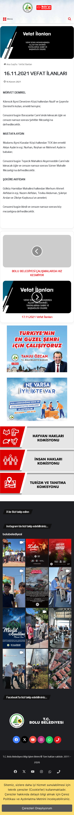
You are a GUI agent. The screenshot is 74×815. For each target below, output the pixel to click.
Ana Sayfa (11, 64)
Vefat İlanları (25, 64)
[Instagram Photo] (37, 553)
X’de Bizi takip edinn (17, 511)
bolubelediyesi (12, 534)
